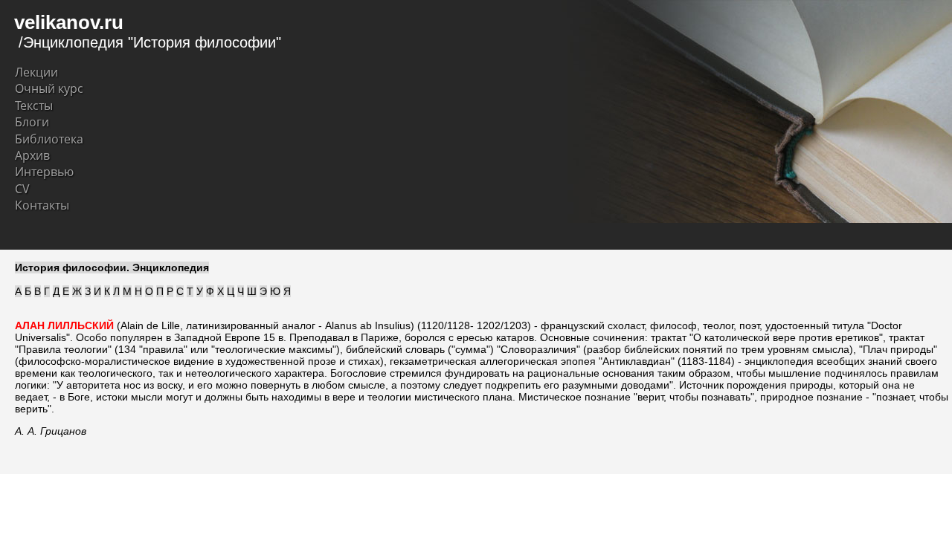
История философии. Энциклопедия (112, 267)
